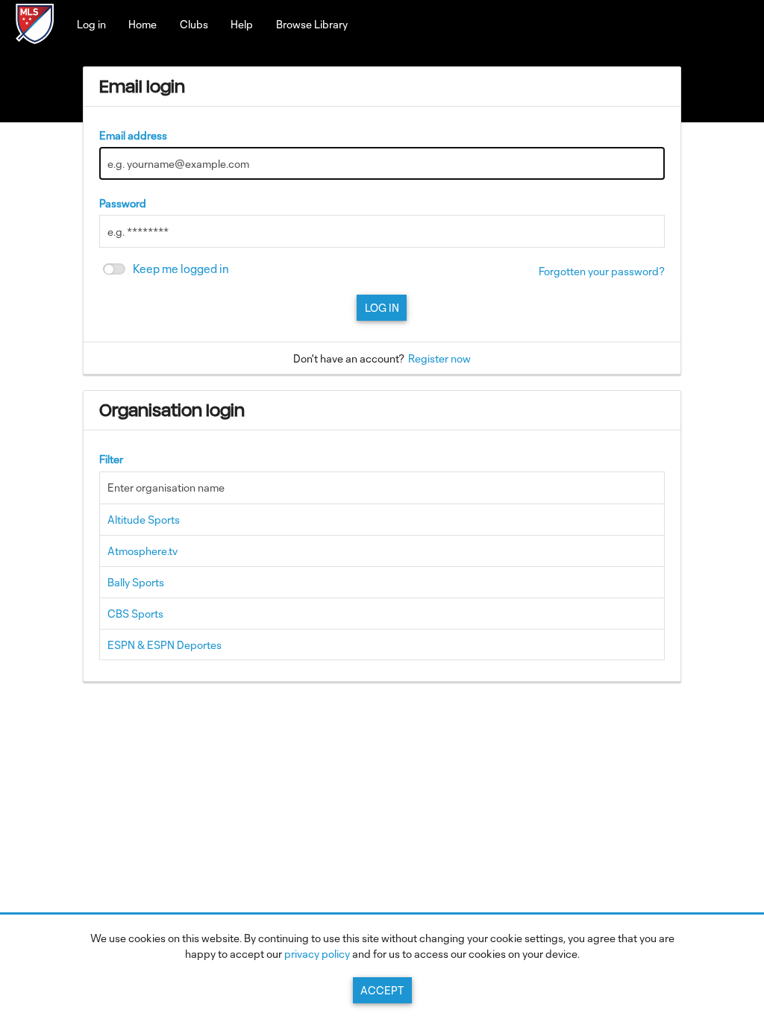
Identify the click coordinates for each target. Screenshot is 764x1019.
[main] (382, 381)
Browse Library (312, 24)
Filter (111, 459)
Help (242, 24)
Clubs (194, 24)
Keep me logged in (181, 269)
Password (122, 203)
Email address (133, 135)
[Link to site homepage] (35, 39)
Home (142, 24)
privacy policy (317, 953)
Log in (91, 24)
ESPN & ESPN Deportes (164, 645)
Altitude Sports (143, 519)
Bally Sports (135, 582)
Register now (439, 358)
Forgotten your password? (602, 271)
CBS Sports (135, 613)
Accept (382, 990)
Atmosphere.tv (142, 551)
